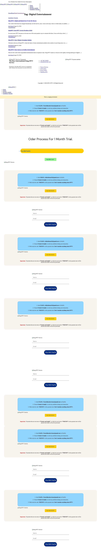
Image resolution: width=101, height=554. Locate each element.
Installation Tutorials (13, 18)
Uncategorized (11, 27)
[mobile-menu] (40, 7)
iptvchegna (10, 26)
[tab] (52, 151)
